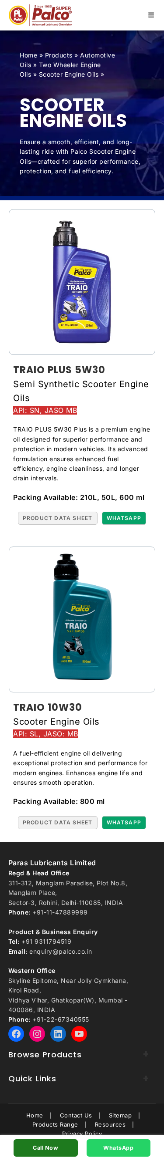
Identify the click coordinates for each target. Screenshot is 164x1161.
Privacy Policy (82, 1133)
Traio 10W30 (47, 707)
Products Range (55, 1124)
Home (28, 55)
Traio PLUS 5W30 (59, 370)
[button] (58, 518)
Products (59, 55)
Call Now (45, 1147)
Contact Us (76, 1115)
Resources (110, 1124)
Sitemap (120, 1115)
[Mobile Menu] (151, 15)
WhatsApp (118, 1147)
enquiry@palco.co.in (60, 951)
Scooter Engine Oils (69, 74)
